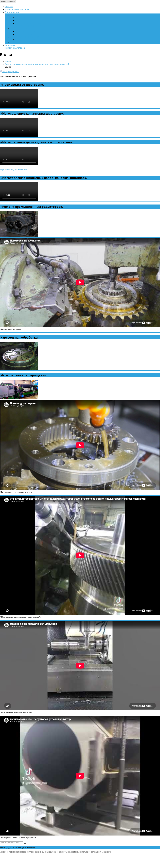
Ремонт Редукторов (25, 31)
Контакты (10, 45)
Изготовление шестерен (17, 9)
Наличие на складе (24, 34)
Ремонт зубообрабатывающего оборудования (33, 42)
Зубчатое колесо (23, 20)
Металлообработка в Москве (24, 36)
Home (8, 61)
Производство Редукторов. (23, 28)
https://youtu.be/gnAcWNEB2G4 (13, 169)
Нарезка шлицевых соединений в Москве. (31, 14)
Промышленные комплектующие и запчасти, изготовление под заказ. (50, 39)
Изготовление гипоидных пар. (30, 25)
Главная (9, 6)
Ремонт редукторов (15, 47)
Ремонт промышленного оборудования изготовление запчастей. (37, 64)
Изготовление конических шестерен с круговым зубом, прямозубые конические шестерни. (60, 23)
